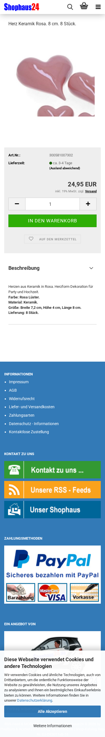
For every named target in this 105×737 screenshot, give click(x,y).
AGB (13, 390)
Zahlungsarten (21, 415)
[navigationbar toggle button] (98, 7)
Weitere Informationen (52, 726)
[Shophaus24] (19, 7)
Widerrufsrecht (22, 398)
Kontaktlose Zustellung (29, 432)
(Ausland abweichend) (64, 168)
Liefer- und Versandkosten (32, 407)
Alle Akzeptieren (52, 711)
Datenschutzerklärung (34, 700)
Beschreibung (23, 268)
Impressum (19, 382)
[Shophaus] (52, 509)
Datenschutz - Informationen (34, 423)
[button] (16, 204)
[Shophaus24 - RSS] (52, 489)
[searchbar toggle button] (70, 7)
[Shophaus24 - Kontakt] (52, 469)
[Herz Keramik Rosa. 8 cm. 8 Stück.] (53, 74)
